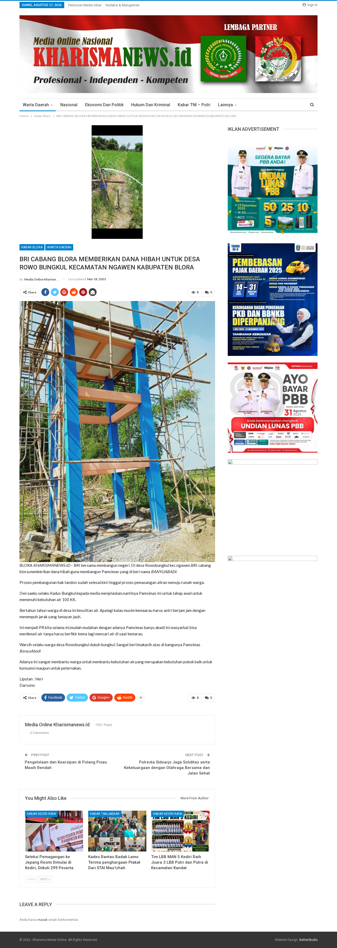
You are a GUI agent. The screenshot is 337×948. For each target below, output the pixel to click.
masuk (43, 919)
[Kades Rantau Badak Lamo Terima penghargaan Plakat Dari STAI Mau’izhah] (117, 831)
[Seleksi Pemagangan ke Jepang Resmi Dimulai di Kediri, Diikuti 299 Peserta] (54, 831)
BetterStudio (308, 940)
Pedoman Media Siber (85, 5)
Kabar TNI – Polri (194, 104)
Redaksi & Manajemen (123, 5)
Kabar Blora (32, 247)
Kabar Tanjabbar (105, 814)
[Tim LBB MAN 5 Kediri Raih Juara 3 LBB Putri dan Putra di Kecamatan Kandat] (180, 831)
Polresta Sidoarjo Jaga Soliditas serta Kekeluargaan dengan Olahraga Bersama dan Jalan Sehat (167, 768)
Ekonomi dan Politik (104, 104)
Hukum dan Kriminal (150, 104)
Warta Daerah (36, 104)
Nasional (68, 104)
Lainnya (225, 104)
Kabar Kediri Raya (41, 814)
